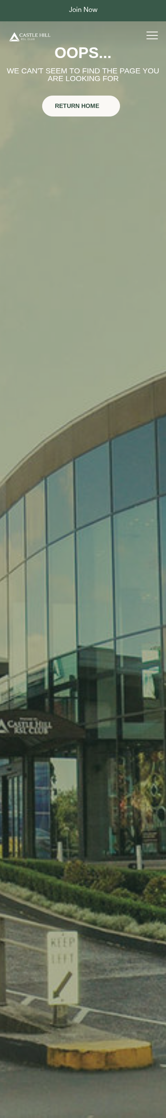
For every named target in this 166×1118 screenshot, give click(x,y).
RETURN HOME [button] (78, 105)
